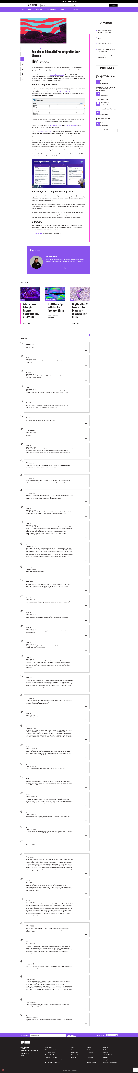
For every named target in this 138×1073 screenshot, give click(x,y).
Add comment (84, 334)
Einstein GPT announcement (57, 75)
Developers (40, 48)
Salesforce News (51, 9)
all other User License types (71, 125)
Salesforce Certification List (52, 1049)
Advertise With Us (107, 1055)
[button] (83, 113)
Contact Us (106, 1049)
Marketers (89, 1055)
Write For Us (106, 1052)
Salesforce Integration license (44, 131)
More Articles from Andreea (54, 267)
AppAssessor (39, 9)
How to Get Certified (50, 1052)
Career (30, 9)
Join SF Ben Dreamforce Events (69, 1)
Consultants (90, 1057)
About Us (105, 1047)
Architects (89, 1060)
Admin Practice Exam (51, 1057)
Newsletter (113, 5)
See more (106, 129)
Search (74, 5)
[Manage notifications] (3, 1070)
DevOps (89, 1049)
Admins (34, 48)
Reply (86, 350)
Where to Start (48, 1047)
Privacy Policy (106, 1060)
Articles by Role (64, 9)
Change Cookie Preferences (110, 1062)
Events (22, 9)
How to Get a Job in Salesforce (53, 1062)
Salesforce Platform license (66, 91)
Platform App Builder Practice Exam (55, 1060)
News (45, 48)
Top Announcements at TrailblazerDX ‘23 (48, 233)
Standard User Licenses (56, 125)
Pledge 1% (106, 1057)
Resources (75, 9)
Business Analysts (91, 1062)
